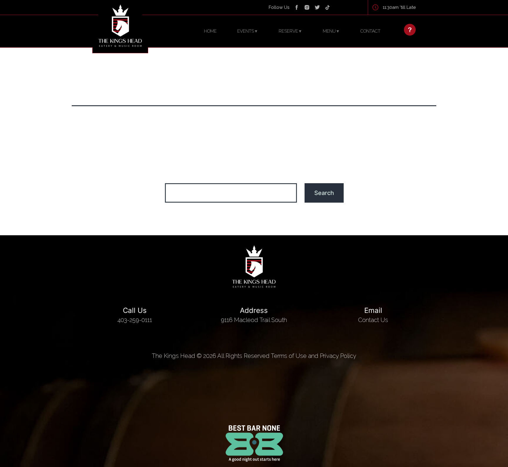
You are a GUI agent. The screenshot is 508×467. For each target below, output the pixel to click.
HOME (210, 31)
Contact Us (373, 314)
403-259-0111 (135, 314)
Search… (254, 176)
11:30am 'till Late (399, 7)
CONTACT (370, 31)
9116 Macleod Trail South (254, 314)
